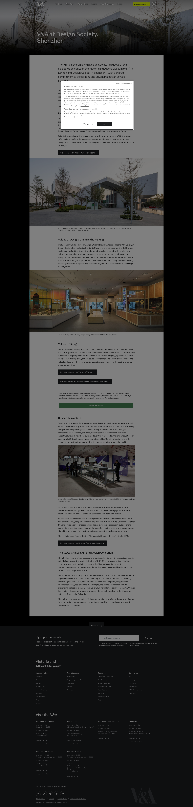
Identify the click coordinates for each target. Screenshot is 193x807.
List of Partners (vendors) (72, 117)
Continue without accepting (124, 83)
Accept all (105, 124)
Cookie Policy (85, 106)
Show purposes (88, 124)
